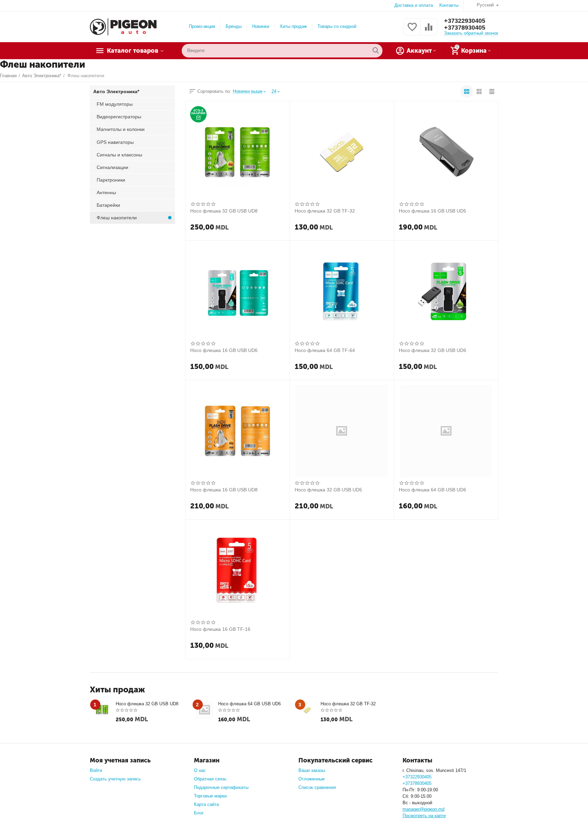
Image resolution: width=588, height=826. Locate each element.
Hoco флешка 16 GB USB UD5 (432, 211)
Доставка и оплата (413, 5)
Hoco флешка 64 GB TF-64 (325, 350)
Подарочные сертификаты (221, 787)
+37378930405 (464, 27)
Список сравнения (317, 787)
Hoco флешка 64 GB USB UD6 (432, 489)
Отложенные (311, 778)
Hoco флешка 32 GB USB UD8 (224, 211)
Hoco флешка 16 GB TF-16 (220, 629)
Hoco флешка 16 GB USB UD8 (224, 489)
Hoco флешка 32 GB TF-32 (325, 211)
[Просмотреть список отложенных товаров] (412, 30)
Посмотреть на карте (424, 815)
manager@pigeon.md (423, 809)
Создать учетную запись (115, 778)
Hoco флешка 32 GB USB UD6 (432, 350)
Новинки (260, 26)
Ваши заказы (311, 770)
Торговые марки (210, 795)
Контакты (448, 5)
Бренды (234, 26)
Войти (96, 770)
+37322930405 (464, 20)
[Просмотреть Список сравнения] (428, 30)
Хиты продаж (293, 26)
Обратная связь (210, 778)
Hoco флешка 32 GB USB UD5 (328, 489)
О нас (200, 770)
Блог (199, 812)
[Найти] (375, 50)
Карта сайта (206, 804)
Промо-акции (202, 26)
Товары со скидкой (336, 26)
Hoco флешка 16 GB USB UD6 (224, 350)
